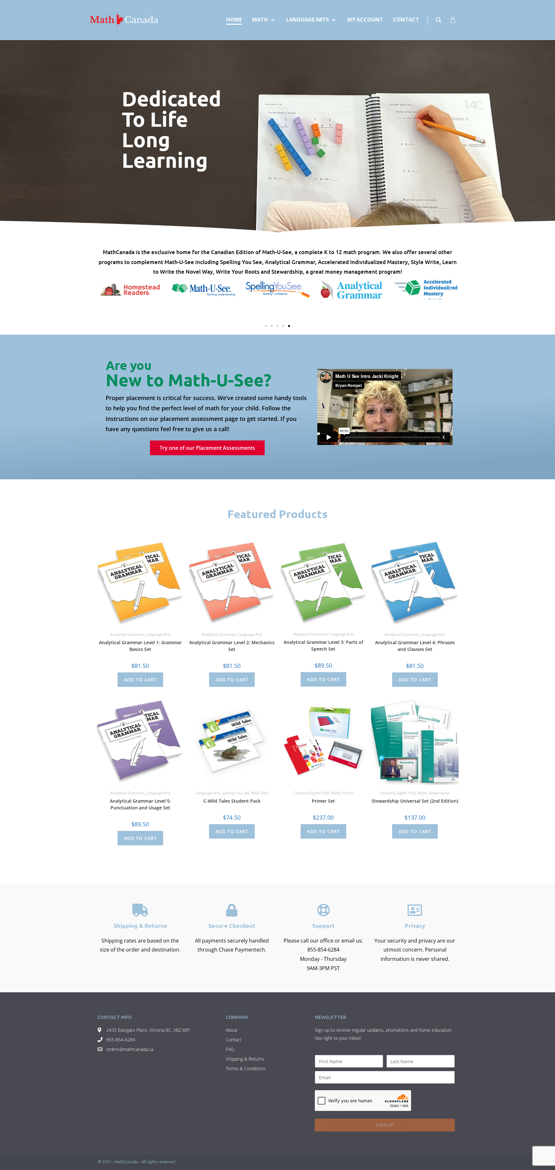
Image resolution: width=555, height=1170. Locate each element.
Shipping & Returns (140, 925)
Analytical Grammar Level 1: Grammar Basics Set (140, 645)
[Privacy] (415, 910)
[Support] (323, 910)
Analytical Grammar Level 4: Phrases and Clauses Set (415, 645)
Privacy (415, 925)
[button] (104, 289)
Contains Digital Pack (311, 793)
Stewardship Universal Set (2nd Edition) (415, 801)
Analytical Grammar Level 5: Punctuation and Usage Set (140, 804)
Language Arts (158, 634)
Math (335, 793)
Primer (348, 793)
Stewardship (439, 793)
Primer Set (323, 801)
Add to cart (140, 680)
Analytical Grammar (127, 634)
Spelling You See (235, 793)
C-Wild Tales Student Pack (231, 801)
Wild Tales (259, 793)
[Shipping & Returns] (140, 910)
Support (323, 925)
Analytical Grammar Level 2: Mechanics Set (232, 645)
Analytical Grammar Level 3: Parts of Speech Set (323, 645)
